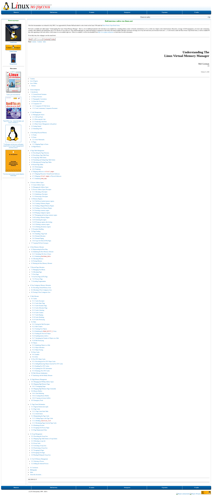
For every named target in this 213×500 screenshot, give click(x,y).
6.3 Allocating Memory (37, 258)
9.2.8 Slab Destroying (38, 340)
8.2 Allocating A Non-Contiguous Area (41, 290)
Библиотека (53, 12)
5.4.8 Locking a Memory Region (40, 217)
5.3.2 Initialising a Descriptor (40, 194)
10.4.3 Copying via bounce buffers (41, 398)
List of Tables (33, 83)
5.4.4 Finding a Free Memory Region (42, 208)
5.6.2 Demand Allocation (38, 236)
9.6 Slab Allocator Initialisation (39, 373)
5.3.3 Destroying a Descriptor (40, 196)
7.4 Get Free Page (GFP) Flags (39, 276)
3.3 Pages (33, 142)
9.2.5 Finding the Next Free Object (41, 333)
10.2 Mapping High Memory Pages (40, 384)
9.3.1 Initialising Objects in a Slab (41, 345)
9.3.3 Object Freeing (37, 350)
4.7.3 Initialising (39, 178)
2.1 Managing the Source (37, 114)
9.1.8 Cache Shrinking (38, 317)
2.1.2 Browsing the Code (38, 119)
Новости (16, 12)
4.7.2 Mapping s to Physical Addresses (46, 176)
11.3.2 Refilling (41, 420)
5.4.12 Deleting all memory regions (41, 227)
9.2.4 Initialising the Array (44, 331)
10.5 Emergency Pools (37, 400)
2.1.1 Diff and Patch (37, 117)
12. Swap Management (36, 434)
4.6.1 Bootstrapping (37, 167)
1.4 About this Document (37, 101)
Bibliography (33, 470)
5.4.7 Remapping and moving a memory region (44, 215)
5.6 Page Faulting (35, 231)
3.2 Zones (33, 137)
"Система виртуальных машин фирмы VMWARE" (13, 174)
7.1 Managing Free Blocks (38, 269)
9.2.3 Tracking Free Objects (39, 329)
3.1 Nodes (34, 135)
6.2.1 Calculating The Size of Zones (41, 254)
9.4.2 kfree (35, 357)
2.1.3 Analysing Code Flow (39, 121)
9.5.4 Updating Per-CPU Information (42, 368)
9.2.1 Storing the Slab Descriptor (41, 324)
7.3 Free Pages (35, 274)
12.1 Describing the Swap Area (39, 436)
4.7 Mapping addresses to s (42, 171)
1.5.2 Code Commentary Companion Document (44, 108)
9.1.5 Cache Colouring (38, 310)
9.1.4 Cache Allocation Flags (39, 308)
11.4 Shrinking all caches (37, 425)
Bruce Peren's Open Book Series (111, 25)
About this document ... (36, 474)
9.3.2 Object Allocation (38, 347)
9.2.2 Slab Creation (37, 326)
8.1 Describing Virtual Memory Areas (41, 287)
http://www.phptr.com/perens (105, 32)
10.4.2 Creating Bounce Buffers (40, 396)
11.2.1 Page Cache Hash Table (40, 411)
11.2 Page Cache (35, 409)
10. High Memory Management (38, 379)
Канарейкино (13, 64)
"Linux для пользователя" (13, 94)
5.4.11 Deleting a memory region (41, 224)
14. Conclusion (34, 467)
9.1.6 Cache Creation (37, 312)
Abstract (33, 85)
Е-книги (91, 12)
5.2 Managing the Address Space (39, 187)
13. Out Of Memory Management (39, 459)
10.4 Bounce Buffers (36, 391)
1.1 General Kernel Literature (38, 94)
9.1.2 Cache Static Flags (38, 303)
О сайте (196, 12)
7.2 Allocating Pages (36, 272)
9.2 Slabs (33, 322)
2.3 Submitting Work (36, 128)
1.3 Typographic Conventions (39, 99)
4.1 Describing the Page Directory (40, 153)
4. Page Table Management (37, 150)
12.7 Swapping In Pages (37, 450)
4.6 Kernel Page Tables (37, 164)
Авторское (127, 12)
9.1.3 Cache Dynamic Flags (39, 305)
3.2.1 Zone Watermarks (38, 139)
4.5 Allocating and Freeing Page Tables (41, 162)
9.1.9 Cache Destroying (38, 319)
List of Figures (34, 81)
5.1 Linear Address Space (38, 185)
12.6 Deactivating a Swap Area (39, 448)
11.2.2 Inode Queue (37, 414)
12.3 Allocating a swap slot (38, 441)
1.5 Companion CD (36, 103)
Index (44, 42)
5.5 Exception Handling (37, 229)
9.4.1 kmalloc (35, 354)
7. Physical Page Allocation (37, 267)
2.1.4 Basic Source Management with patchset (44, 124)
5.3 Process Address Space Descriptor (41, 189)
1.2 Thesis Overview (36, 96)
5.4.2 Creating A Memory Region (41, 203)
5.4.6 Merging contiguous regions (41, 213)
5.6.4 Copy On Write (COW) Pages (41, 241)
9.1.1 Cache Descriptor (38, 301)
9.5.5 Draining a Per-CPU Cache (41, 371)
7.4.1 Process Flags (37, 279)
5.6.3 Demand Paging (38, 238)
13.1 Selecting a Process (37, 461)
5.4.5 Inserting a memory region (40, 210)
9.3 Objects (34, 343)
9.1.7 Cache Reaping (37, 315)
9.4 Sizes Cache (35, 352)
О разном (164, 12)
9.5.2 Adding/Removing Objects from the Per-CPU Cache (47, 364)
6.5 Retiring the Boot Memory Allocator (41, 263)
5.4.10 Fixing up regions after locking (42, 222)
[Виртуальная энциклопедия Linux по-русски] (106, 6)
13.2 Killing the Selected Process (39, 463)
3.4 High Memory (36, 146)
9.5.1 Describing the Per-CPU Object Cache (43, 361)
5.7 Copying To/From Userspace (39, 243)
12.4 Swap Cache (35, 443)
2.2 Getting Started (36, 126)
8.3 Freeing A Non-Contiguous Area (40, 292)
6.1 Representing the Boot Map (39, 249)
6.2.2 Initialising (41, 256)
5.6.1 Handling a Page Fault (39, 234)
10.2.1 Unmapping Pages (39, 386)
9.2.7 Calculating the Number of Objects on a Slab (45, 338)
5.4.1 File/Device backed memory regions (43, 201)
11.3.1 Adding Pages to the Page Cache (42, 418)
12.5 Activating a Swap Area (38, 445)
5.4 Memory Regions (36, 199)
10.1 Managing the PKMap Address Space (42, 382)
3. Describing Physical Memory (38, 132)
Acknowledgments (35, 89)
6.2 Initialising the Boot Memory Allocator (42, 251)
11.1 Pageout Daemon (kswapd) (39, 407)
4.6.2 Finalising (36, 169)
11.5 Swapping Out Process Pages (40, 427)
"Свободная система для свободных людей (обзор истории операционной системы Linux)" (13, 145)
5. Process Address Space (37, 182)
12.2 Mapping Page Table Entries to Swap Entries (44, 438)
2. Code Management (35, 112)
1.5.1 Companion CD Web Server (41, 106)
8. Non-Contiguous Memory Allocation (40, 285)
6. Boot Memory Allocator (37, 247)
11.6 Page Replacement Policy (39, 430)
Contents (34, 42)
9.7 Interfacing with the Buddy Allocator (41, 375)
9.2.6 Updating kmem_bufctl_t (40, 336)
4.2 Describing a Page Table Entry (40, 155)
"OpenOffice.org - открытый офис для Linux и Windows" (13, 121)
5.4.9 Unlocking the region (39, 220)
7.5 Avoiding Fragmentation (38, 281)
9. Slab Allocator (34, 296)
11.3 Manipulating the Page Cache (40, 416)
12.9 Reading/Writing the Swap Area (40, 455)
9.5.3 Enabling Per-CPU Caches (40, 366)
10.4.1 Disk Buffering (38, 393)
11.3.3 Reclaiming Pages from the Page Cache (44, 423)
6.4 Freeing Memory (36, 261)
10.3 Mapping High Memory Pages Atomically (43, 389)
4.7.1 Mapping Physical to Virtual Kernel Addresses (46, 174)
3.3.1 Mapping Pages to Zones (40, 144)
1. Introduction (34, 92)
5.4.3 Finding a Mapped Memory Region (43, 206)
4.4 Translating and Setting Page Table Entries (43, 160)
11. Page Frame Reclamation (37, 404)
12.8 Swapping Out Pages (38, 452)
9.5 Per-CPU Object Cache (38, 359)
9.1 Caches (34, 298)
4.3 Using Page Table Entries (38, 157)
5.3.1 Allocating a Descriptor (39, 192)
